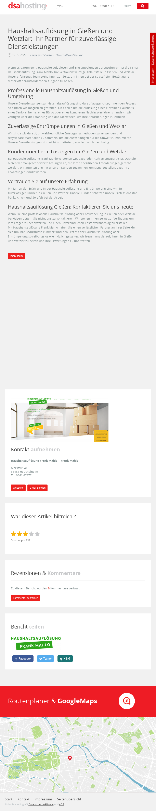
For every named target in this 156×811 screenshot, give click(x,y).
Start (8, 799)
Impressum (152, 75)
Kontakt (23, 799)
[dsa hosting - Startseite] (27, 6)
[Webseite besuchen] (59, 419)
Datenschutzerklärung (152, 50)
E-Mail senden (37, 487)
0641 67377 (23, 475)
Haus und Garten (41, 55)
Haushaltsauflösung (68, 55)
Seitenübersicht (69, 799)
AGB (61, 804)
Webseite (18, 487)
